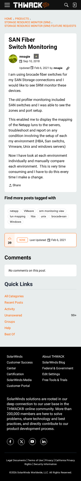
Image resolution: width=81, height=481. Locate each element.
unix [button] (43, 216)
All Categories (14, 296)
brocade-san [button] (59, 216)
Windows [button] (15, 221)
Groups (9, 321)
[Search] (66, 5)
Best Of (9, 334)
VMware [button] (29, 211)
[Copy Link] (67, 68)
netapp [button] (14, 211)
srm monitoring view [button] (51, 211)
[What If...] (36, 56)
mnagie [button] (24, 56)
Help (7, 328)
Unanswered (40, 315)
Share (15, 185)
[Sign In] (74, 5)
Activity (9, 309)
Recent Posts (13, 302)
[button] (13, 58)
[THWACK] (31, 5)
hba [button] (33, 216)
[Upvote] (9, 238)
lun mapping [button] (17, 216)
